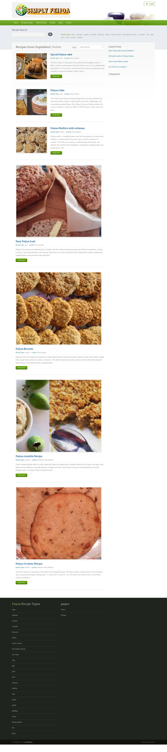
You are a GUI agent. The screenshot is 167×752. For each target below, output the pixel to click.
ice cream (141, 34)
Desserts (101, 34)
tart (13, 728)
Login (151, 4)
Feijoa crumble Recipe (29, 456)
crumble (93, 34)
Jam (147, 34)
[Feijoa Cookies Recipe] (59, 523)
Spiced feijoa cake (61, 54)
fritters (107, 34)
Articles (52, 23)
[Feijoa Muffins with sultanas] (31, 140)
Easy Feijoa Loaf (25, 241)
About (61, 23)
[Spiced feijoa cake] (31, 66)
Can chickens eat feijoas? (118, 67)
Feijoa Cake (57, 90)
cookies (86, 34)
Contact (69, 23)
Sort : (74, 47)
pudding (14, 711)
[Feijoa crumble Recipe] (59, 415)
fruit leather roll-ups (129, 34)
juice (62, 37)
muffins (80, 37)
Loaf (67, 37)
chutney (79, 34)
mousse (73, 37)
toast (14, 733)
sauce (14, 716)
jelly (152, 34)
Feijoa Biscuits (24, 348)
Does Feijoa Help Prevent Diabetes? (121, 51)
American (40, 460)
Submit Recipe (41, 23)
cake (73, 34)
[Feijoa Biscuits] (59, 308)
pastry (14, 700)
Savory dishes (17, 722)
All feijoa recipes (27, 23)
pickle (14, 705)
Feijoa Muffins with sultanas (67, 128)
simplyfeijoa (28, 742)
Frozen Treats (116, 34)
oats (13, 694)
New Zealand (74, 58)
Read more (56, 76)
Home (16, 23)
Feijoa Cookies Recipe (29, 563)
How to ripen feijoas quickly (118, 61)
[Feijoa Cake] (31, 102)
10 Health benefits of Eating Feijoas (121, 56)
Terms (63, 610)
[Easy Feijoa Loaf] (59, 201)
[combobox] (91, 47)
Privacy (63, 615)
